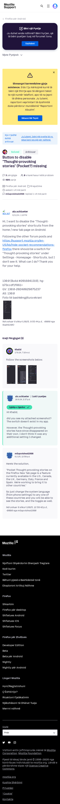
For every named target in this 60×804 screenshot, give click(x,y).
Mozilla (10, 543)
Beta (5, 650)
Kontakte (7, 799)
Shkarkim (8, 604)
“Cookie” (7, 793)
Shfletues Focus (12, 626)
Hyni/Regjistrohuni (13, 686)
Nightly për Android (14, 667)
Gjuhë (5, 727)
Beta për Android (12, 656)
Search (41, 6)
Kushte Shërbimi (12, 782)
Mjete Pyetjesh (10, 55)
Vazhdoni (30, 43)
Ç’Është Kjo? (10, 691)
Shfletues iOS (10, 621)
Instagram (15, 742)
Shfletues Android (13, 615)
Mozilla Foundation (29, 753)
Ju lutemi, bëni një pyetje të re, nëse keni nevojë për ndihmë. (37, 138)
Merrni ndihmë (11, 708)
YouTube (9, 742)
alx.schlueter (20, 211)
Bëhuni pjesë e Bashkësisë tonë (21, 580)
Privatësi (7, 788)
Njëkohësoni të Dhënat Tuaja (19, 703)
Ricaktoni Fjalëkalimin (15, 697)
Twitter (6, 574)
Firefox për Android (15, 19)
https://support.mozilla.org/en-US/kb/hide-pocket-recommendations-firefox (28, 245)
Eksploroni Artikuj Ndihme (18, 585)
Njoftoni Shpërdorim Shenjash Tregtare (25, 563)
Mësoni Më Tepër (30, 118)
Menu (48, 6)
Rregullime (36, 186)
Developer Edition (13, 645)
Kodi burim (8, 568)
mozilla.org (9, 776)
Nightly (6, 662)
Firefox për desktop (14, 609)
